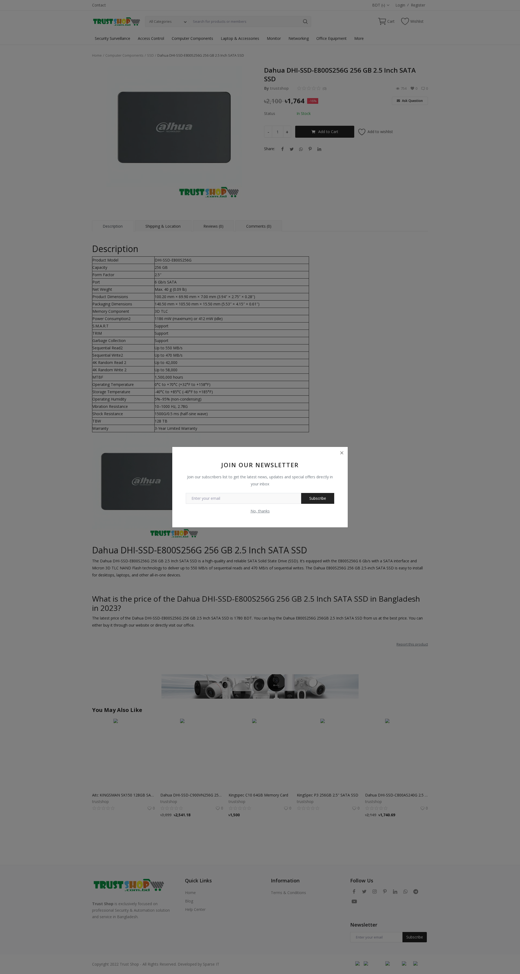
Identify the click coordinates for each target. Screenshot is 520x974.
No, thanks (260, 511)
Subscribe (317, 498)
